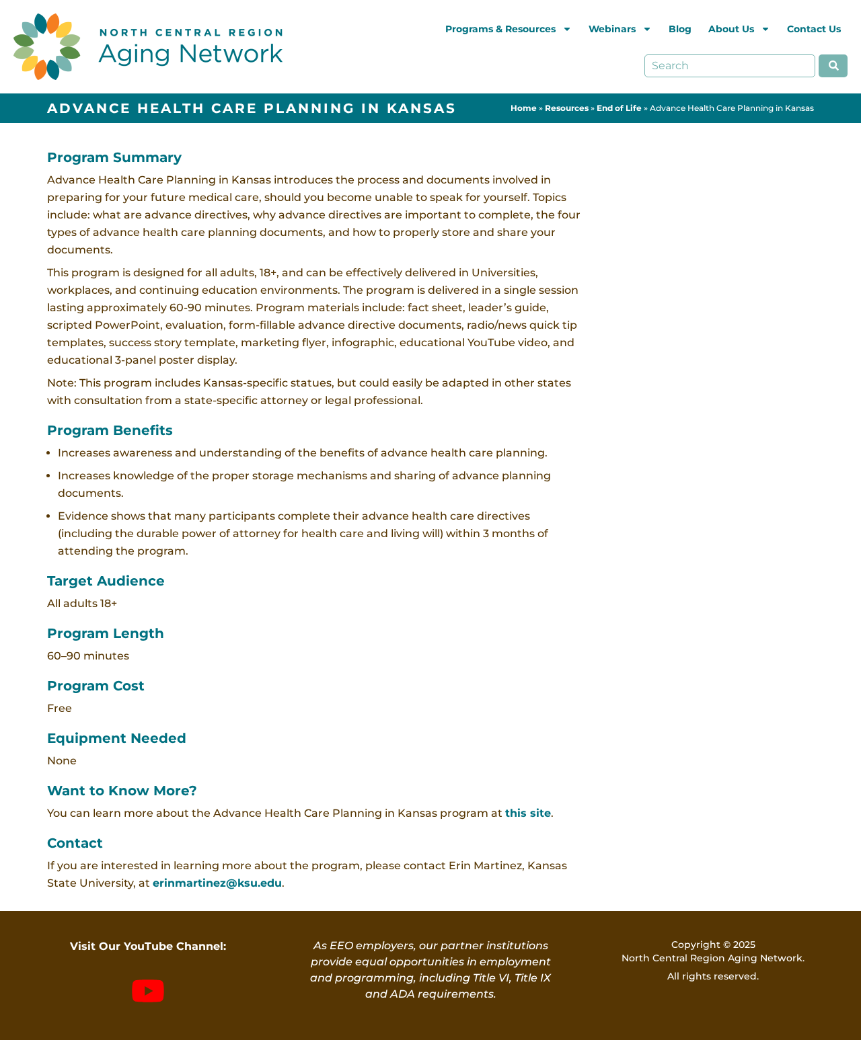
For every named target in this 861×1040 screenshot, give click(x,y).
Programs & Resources (500, 29)
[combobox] (729, 65)
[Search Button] (833, 65)
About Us (731, 29)
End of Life (619, 108)
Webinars (612, 29)
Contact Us (814, 29)
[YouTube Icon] (148, 991)
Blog (680, 29)
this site (528, 813)
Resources (567, 108)
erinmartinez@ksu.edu (217, 883)
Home (524, 108)
